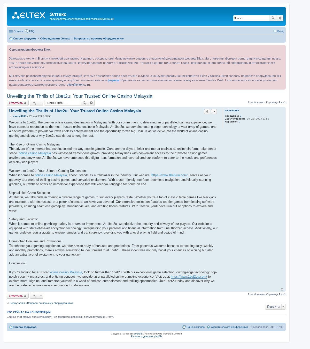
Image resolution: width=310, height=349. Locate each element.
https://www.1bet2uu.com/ (169, 175)
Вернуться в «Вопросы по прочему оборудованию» (41, 303)
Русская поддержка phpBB (146, 336)
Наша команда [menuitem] (195, 327)
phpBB (138, 333)
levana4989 (232, 110)
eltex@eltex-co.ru (78, 84)
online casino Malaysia (35, 153)
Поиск (273, 18)
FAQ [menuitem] (31, 31)
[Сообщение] (10, 116)
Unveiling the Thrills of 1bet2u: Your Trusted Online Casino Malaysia (79, 96)
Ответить (16, 103)
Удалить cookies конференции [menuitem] (229, 327)
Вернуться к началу (282, 289)
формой (113, 80)
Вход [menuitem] (280, 31)
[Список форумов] (29, 15)
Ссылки (18, 31)
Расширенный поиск (280, 18)
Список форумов (25, 327)
